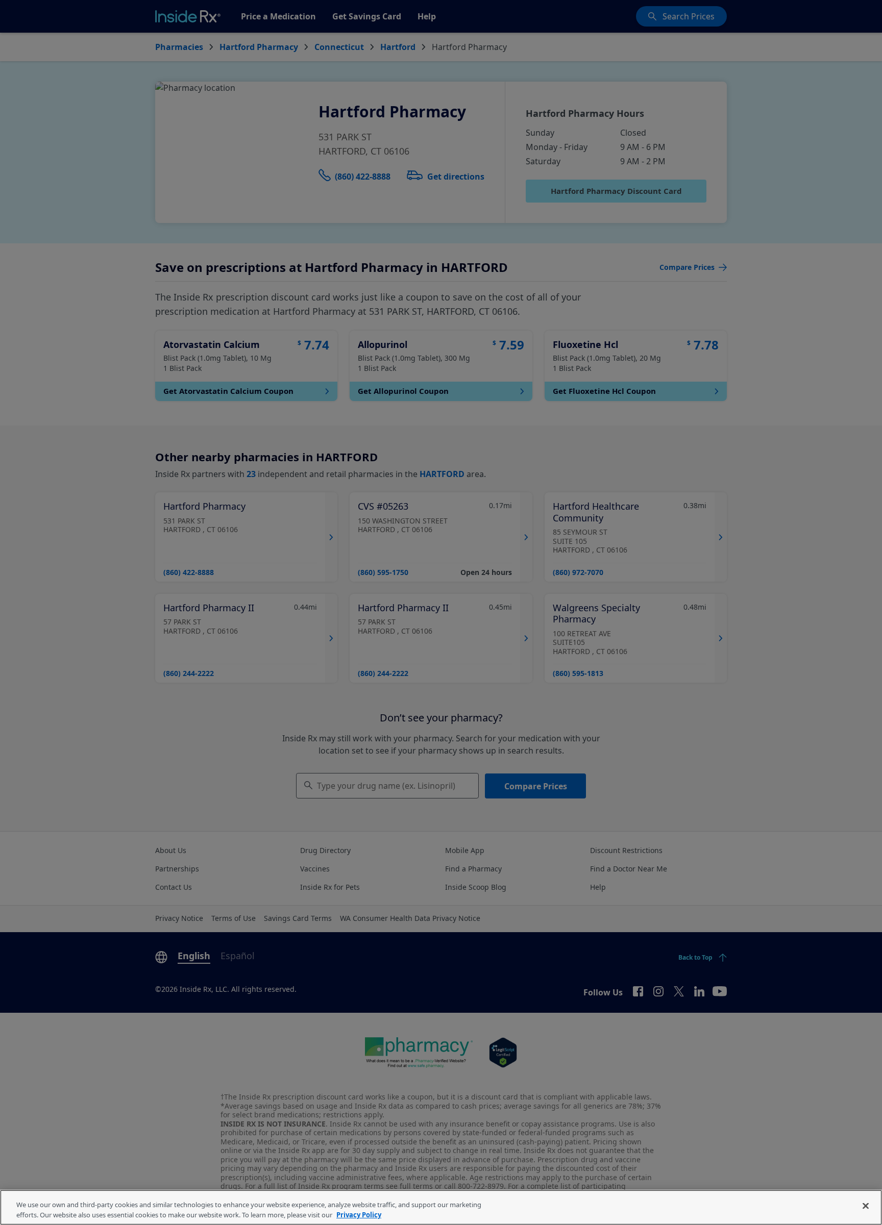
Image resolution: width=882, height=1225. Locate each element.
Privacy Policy (358, 1214)
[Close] (865, 1206)
